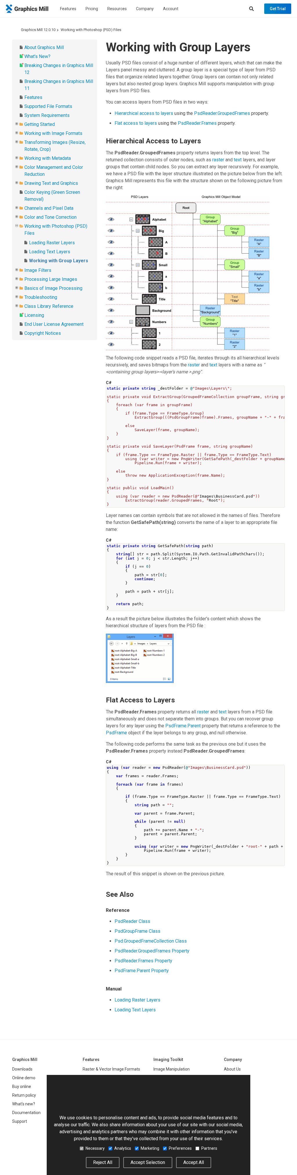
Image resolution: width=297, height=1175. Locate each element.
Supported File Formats (48, 106)
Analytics (122, 1148)
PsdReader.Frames (197, 123)
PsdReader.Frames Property (143, 961)
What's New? (37, 56)
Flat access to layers (136, 123)
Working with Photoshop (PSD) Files (91, 30)
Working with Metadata (47, 158)
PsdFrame (116, 732)
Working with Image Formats (53, 133)
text (238, 159)
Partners (209, 1148)
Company (145, 8)
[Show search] (251, 9)
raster (218, 159)
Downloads (22, 1069)
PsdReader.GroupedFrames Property (152, 951)
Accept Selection (148, 1162)
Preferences (180, 1148)
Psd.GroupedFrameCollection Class (151, 941)
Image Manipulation (171, 1069)
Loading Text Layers (49, 251)
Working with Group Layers (58, 260)
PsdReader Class (132, 921)
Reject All (102, 1162)
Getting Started (39, 124)
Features (68, 8)
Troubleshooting (40, 297)
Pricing (92, 8)
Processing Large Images (50, 279)
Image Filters (37, 270)
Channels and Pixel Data (48, 208)
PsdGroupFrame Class (137, 931)
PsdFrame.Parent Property (142, 970)
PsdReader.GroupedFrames (222, 113)
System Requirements (47, 115)
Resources (117, 8)
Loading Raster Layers (52, 242)
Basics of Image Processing (53, 288)
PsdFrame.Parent (183, 725)
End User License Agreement (54, 324)
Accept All (193, 1162)
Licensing (34, 315)
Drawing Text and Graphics (51, 183)
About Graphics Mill (44, 47)
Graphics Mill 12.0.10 (38, 30)
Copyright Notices (42, 333)
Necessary (95, 1148)
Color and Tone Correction (50, 217)
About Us (232, 1069)
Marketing (150, 1148)
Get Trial (278, 8)
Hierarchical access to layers (144, 113)
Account (170, 8)
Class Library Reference (48, 306)
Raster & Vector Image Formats (111, 1069)
